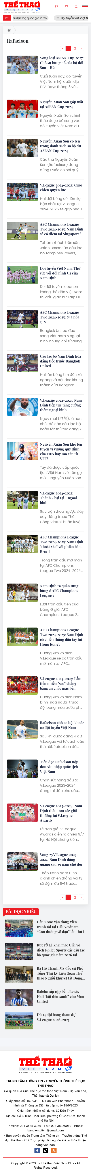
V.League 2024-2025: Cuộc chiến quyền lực (61, 187)
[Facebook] (37, 1150)
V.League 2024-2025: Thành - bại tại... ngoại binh (58, 498)
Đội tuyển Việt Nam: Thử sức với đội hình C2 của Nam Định (60, 273)
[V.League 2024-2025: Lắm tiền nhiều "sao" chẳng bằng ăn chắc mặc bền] (22, 685)
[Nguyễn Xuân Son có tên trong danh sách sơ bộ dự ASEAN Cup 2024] (22, 148)
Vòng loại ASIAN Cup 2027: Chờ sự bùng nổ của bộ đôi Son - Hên (62, 63)
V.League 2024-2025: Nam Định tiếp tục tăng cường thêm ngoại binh (61, 405)
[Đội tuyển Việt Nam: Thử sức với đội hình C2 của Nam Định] (22, 275)
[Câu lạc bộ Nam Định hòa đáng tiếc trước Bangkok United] (22, 363)
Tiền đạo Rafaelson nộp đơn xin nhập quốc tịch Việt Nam (59, 767)
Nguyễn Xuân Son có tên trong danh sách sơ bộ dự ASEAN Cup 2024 (60, 146)
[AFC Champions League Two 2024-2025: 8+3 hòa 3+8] (22, 319)
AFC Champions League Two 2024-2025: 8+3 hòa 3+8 (59, 317)
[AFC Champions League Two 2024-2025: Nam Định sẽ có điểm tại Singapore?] (22, 231)
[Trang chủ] (8, 30)
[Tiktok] (45, 1150)
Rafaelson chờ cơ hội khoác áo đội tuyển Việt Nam (62, 725)
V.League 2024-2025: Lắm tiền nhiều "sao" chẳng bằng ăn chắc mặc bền (60, 683)
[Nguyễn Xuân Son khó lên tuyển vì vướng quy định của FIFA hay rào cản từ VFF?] (22, 451)
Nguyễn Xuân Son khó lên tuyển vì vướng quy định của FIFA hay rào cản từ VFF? (61, 451)
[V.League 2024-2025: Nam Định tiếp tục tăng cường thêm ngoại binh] (22, 407)
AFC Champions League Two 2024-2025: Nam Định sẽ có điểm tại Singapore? (61, 229)
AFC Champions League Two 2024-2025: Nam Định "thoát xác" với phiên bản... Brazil (61, 544)
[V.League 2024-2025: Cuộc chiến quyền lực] (22, 192)
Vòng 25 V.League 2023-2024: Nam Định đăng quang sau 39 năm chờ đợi (61, 859)
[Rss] (54, 1150)
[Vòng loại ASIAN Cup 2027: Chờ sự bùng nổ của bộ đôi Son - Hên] (22, 65)
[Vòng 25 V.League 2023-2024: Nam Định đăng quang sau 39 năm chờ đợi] (22, 861)
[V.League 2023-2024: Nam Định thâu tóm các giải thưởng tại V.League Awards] (22, 813)
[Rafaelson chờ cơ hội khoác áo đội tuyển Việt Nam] (22, 729)
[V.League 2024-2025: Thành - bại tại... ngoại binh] (22, 500)
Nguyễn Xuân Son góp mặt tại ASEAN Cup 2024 (61, 104)
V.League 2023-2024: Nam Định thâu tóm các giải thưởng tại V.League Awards (61, 813)
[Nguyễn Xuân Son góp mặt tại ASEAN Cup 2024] (22, 109)
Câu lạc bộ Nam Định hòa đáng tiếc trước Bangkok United (60, 361)
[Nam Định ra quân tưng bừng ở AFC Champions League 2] (22, 593)
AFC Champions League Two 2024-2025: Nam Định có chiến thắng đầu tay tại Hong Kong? (61, 637)
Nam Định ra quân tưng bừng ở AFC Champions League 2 (59, 591)
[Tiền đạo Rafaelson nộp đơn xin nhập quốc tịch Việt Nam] (22, 769)
